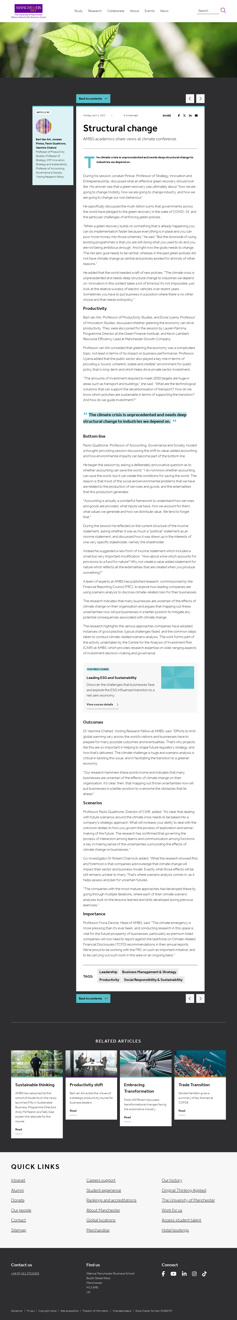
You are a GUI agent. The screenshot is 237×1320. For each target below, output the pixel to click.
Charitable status (122, 1310)
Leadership (108, 972)
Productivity (109, 980)
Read (18, 1129)
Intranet (18, 1180)
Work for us (172, 1210)
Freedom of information (95, 1310)
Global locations (101, 1220)
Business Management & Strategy (149, 972)
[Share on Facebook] (179, 115)
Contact (18, 1220)
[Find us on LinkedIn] (184, 1275)
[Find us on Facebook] (163, 1275)
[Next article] (200, 98)
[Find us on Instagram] (194, 1275)
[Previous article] (190, 98)
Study (78, 11)
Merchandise (97, 1230)
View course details (100, 704)
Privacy (31, 1310)
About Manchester (103, 1210)
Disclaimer (17, 1310)
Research (95, 11)
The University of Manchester (188, 1200)
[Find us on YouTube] (173, 1275)
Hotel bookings (175, 1230)
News (164, 11)
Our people (21, 1210)
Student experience (103, 1190)
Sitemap (18, 1230)
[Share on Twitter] (184, 115)
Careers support (101, 1180)
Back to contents (90, 98)
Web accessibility (69, 1310)
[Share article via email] (196, 115)
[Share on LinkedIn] (190, 115)
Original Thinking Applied (184, 1190)
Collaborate (115, 11)
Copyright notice (48, 1310)
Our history (172, 1180)
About (134, 11)
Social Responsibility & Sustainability (153, 980)
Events (150, 11)
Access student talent (181, 1220)
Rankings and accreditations (111, 1200)
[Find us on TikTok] (204, 1275)
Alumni (17, 1190)
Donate (17, 1200)
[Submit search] (222, 11)
